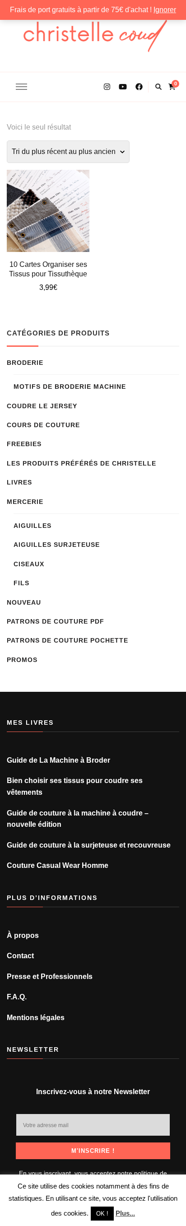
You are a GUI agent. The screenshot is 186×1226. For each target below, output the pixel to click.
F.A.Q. (17, 997)
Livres (19, 482)
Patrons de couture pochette (67, 640)
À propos (23, 935)
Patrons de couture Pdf (55, 621)
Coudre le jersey (42, 406)
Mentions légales (36, 1017)
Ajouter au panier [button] (48, 210)
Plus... (125, 1213)
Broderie (25, 362)
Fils (21, 583)
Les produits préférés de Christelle (81, 463)
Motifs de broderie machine (70, 386)
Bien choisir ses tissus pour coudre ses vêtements (75, 786)
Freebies (24, 444)
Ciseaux (29, 564)
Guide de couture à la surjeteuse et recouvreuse (89, 845)
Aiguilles (32, 525)
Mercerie (25, 501)
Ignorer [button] (164, 10)
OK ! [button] (102, 1213)
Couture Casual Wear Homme (57, 865)
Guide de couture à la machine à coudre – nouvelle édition (78, 819)
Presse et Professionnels (50, 976)
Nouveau (24, 602)
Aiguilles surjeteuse (57, 544)
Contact (20, 956)
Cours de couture (43, 425)
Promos (22, 659)
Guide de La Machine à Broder (58, 760)
